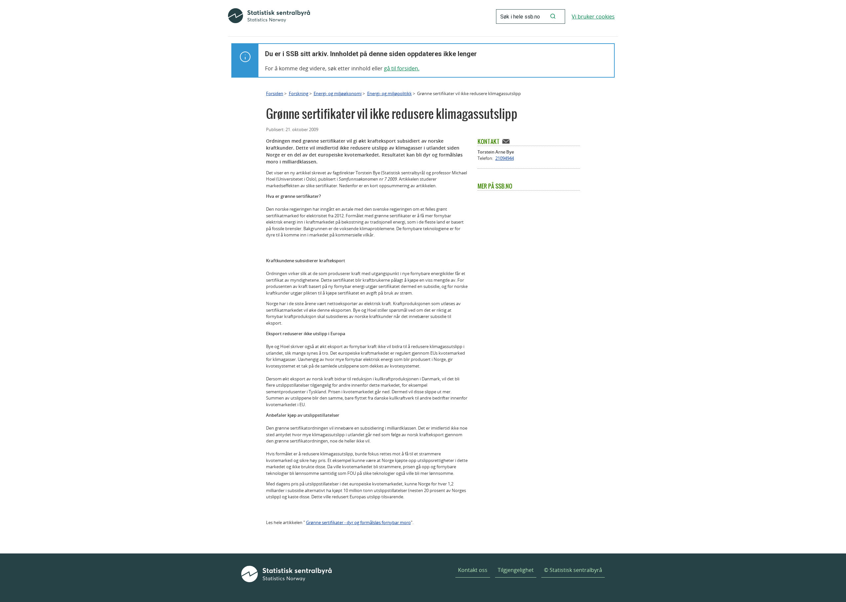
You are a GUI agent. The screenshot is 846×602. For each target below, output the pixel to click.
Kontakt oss (472, 570)
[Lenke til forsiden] (269, 16)
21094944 (504, 158)
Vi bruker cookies (593, 16)
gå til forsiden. (401, 68)
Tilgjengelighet (516, 570)
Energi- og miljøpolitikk (389, 93)
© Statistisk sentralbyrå (573, 570)
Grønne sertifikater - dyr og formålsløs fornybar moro (358, 522)
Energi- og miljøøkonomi (338, 93)
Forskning (298, 93)
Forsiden (274, 93)
